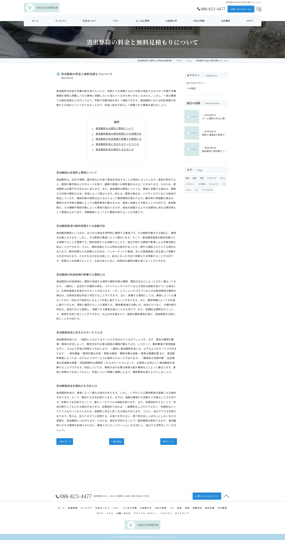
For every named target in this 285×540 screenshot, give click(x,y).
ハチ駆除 (191, 88)
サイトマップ (182, 513)
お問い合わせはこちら (240, 9)
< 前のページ (65, 441)
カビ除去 (201, 184)
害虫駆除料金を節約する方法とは (115, 149)
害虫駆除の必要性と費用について (115, 128)
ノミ (223, 184)
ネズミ (222, 178)
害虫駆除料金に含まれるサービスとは (117, 144)
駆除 (194, 178)
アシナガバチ (207, 190)
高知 (187, 178)
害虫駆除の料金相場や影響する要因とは (119, 139)
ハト (196, 190)
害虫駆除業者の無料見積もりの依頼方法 (119, 133)
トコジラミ (211, 178)
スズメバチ (213, 184)
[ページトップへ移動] (226, 496)
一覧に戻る (116, 441)
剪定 (202, 178)
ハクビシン (190, 184)
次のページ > (169, 441)
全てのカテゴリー (196, 82)
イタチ (188, 190)
